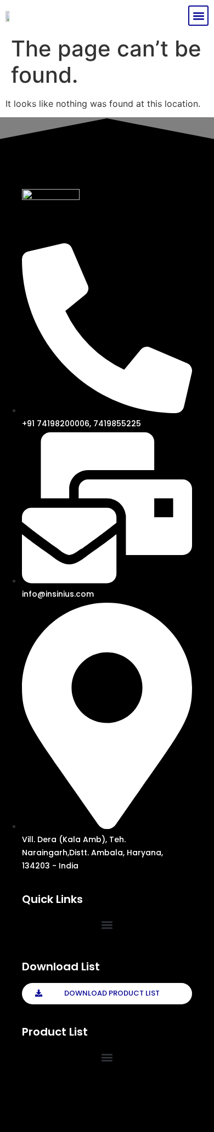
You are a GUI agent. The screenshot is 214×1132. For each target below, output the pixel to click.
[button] (198, 15)
